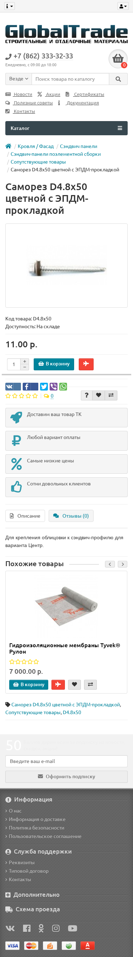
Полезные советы (33, 103)
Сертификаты (88, 94)
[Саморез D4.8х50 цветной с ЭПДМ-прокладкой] (66, 265)
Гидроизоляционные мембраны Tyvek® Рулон (64, 648)
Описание (28, 516)
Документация (82, 103)
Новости (22, 94)
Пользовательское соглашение (45, 836)
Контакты (24, 111)
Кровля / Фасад (36, 146)
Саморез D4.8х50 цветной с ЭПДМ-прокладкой (65, 704)
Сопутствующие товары (38, 162)
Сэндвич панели (78, 146)
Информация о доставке (37, 819)
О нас (15, 811)
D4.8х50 (72, 712)
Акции (52, 94)
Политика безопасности (36, 828)
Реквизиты (22, 862)
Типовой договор (29, 871)
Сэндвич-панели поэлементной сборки (56, 154)
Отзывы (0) (75, 516)
